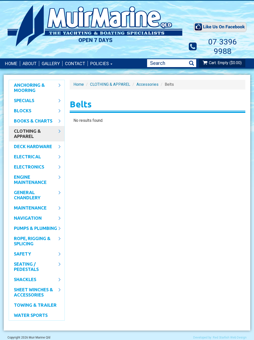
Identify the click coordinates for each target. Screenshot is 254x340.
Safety (20, 254)
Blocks (20, 111)
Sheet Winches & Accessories (31, 292)
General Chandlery (24, 195)
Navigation (25, 218)
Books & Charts (30, 121)
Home (11, 63)
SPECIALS (21, 101)
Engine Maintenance (28, 179)
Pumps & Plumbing (33, 229)
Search (191, 63)
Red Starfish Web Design (230, 337)
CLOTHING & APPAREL (25, 133)
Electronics (26, 167)
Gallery (51, 63)
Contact (75, 63)
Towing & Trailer (35, 304)
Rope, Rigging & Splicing (30, 241)
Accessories (147, 84)
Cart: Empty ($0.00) (225, 62)
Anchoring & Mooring (27, 88)
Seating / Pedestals (24, 266)
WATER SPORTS (31, 315)
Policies (100, 63)
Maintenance (28, 208)
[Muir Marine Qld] (96, 25)
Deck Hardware (30, 147)
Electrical (25, 157)
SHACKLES (22, 280)
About (29, 63)
